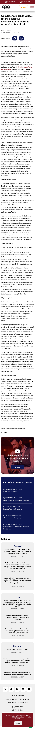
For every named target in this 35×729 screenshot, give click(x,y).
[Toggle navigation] (32, 7)
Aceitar (18, 723)
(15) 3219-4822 (26, 2)
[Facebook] (17, 689)
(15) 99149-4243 (17, 710)
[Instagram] (5, 689)
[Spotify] (23, 689)
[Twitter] (11, 689)
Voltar (5, 432)
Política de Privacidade (18, 716)
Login (24, 7)
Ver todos (29, 482)
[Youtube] (29, 689)
